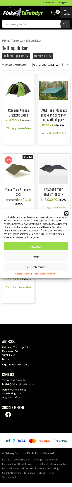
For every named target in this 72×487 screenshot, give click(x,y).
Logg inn (63, 2)
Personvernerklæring (44, 273)
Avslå (36, 256)
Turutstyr (17, 40)
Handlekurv (51, 459)
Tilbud (41, 472)
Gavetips (38, 459)
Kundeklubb (42, 463)
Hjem (5, 40)
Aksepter (36, 246)
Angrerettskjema (11, 397)
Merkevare (40, 56)
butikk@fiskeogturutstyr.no (18, 384)
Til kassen (29, 472)
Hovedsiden (9, 463)
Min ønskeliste (10, 468)
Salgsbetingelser (11, 393)
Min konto (27, 468)
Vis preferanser (36, 267)
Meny (67, 14)
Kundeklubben (59, 463)
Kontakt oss (49, 2)
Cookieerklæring (23, 273)
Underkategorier (14, 56)
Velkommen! (9, 477)
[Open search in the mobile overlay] (36, 24)
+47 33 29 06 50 (16, 380)
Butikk (6, 459)
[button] (66, 213)
